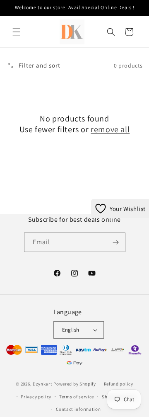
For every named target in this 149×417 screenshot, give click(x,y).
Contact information (78, 409)
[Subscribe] (116, 242)
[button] (16, 32)
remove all (110, 129)
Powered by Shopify (74, 384)
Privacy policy (36, 397)
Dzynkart (43, 384)
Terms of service (76, 397)
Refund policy (118, 384)
